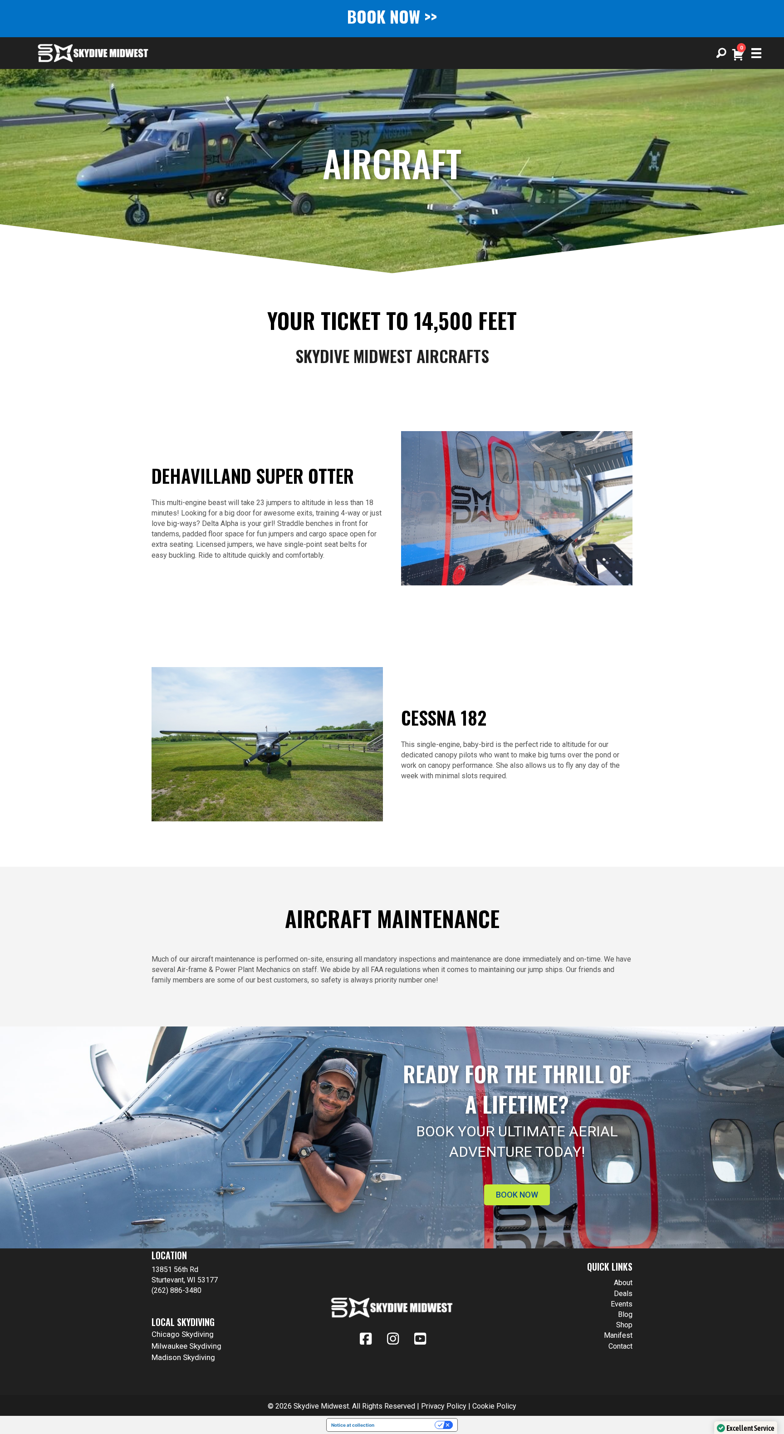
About (623, 1282)
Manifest (618, 1335)
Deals (623, 1293)
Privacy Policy (443, 1406)
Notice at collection (352, 1425)
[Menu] (753, 53)
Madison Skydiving (183, 1357)
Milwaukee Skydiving (186, 1346)
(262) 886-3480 (176, 1290)
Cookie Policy (494, 1406)
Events (621, 1304)
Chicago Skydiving (183, 1334)
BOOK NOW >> (392, 16)
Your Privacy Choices (407, 1425)
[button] (721, 53)
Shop (624, 1325)
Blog (625, 1314)
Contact (620, 1346)
